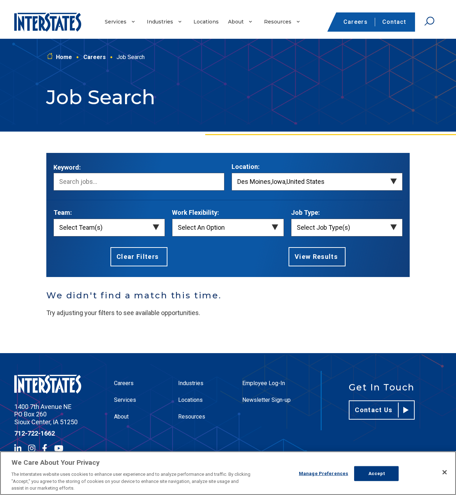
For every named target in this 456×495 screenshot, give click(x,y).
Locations (206, 21)
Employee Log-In (263, 383)
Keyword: (67, 167)
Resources (277, 21)
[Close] (444, 472)
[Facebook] (44, 448)
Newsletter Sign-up (266, 399)
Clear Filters (137, 256)
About (236, 21)
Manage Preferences (323, 473)
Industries (160, 21)
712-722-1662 (34, 433)
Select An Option (201, 227)
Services (115, 21)
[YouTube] (58, 448)
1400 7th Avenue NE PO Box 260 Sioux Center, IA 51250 (46, 414)
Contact (394, 21)
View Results (316, 256)
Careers (355, 21)
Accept (376, 473)
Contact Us (374, 410)
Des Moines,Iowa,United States (281, 181)
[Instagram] (31, 448)
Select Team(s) (81, 227)
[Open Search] (429, 21)
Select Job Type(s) (323, 227)
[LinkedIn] (17, 448)
